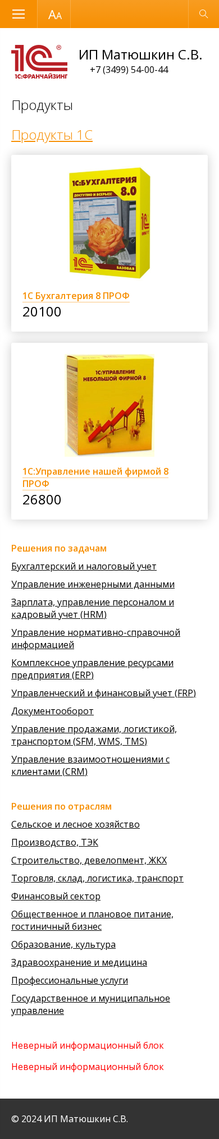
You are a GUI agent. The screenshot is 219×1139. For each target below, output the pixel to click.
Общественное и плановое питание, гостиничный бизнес (92, 920)
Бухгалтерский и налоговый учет (84, 566)
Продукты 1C (52, 134)
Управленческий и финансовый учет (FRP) (103, 693)
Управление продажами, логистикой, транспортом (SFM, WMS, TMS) (94, 735)
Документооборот (52, 711)
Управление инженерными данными (93, 584)
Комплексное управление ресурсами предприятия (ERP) (92, 668)
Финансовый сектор (56, 896)
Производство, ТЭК (54, 842)
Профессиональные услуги (69, 980)
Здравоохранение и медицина (79, 962)
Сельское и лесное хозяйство (75, 824)
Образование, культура (63, 944)
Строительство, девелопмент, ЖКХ (89, 860)
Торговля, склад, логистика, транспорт (97, 878)
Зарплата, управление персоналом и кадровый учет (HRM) (92, 608)
